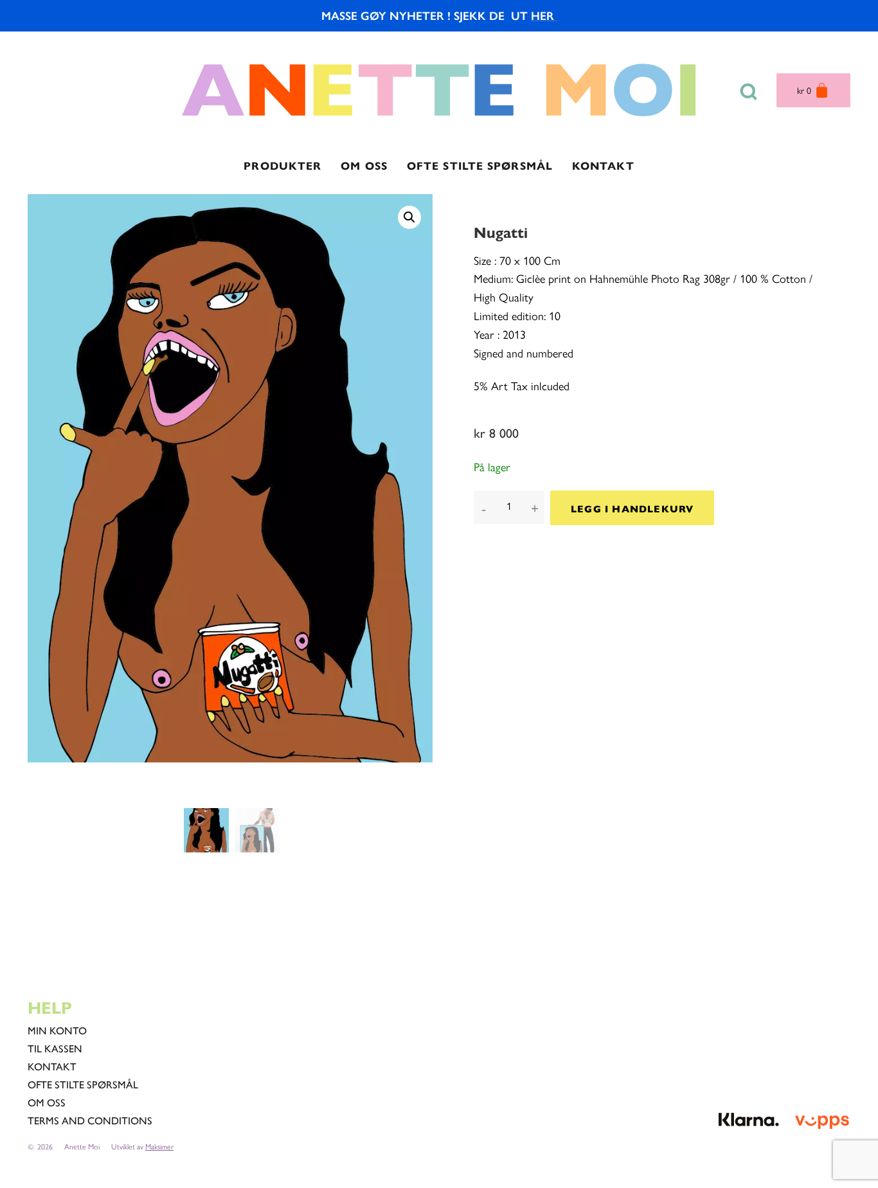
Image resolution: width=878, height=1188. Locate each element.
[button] (409, 217)
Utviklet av (142, 1146)
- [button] (483, 508)
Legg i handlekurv (632, 508)
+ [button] (535, 508)
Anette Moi (82, 1146)
